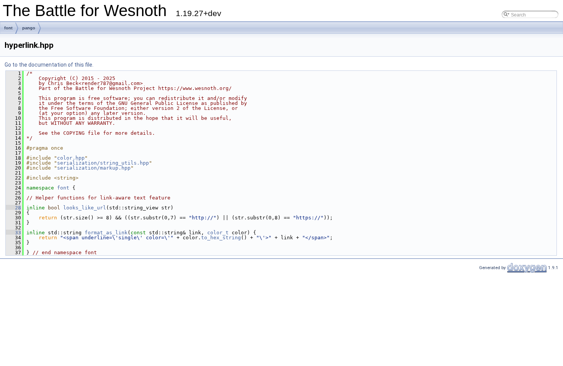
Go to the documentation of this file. (49, 65)
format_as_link (106, 232)
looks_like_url (84, 208)
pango (28, 28)
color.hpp (71, 158)
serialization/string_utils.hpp (103, 163)
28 (13, 208)
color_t (218, 232)
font (8, 28)
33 (13, 232)
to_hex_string (221, 237)
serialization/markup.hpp (94, 168)
